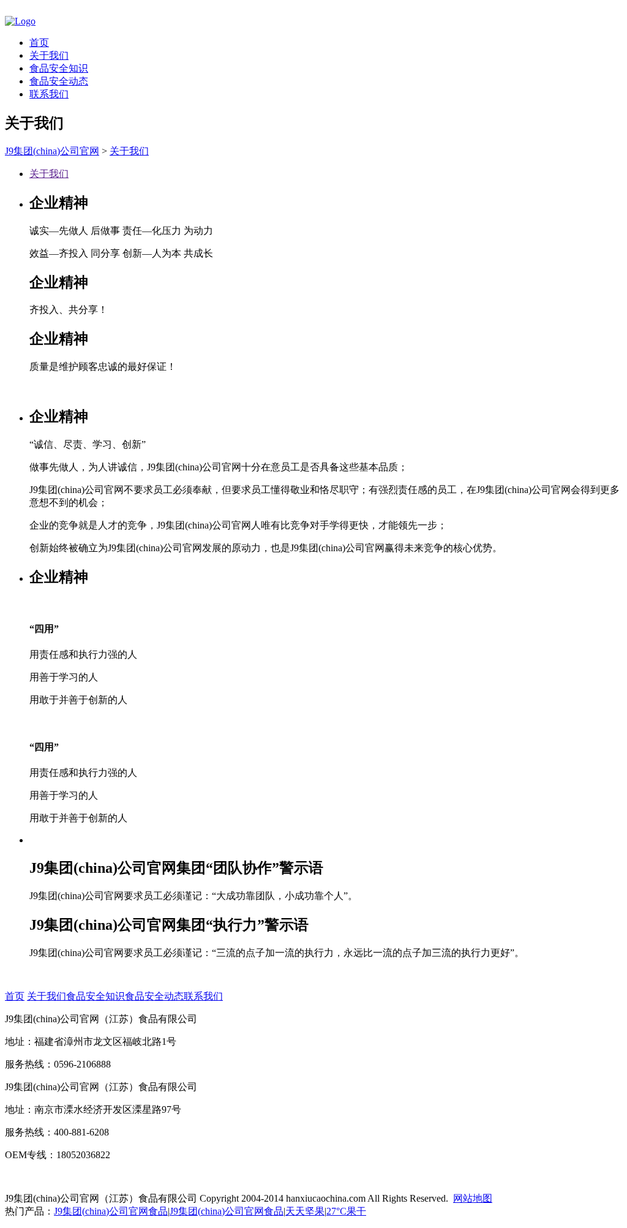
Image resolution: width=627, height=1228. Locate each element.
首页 (39, 42)
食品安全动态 (58, 81)
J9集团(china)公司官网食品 (111, 1211)
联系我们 (49, 94)
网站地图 (472, 1198)
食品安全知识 (58, 68)
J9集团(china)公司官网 (52, 151)
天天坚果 (305, 1211)
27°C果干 (346, 1211)
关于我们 (49, 55)
